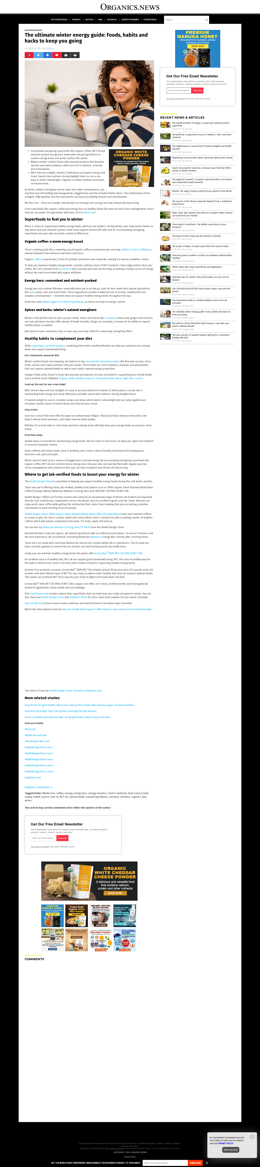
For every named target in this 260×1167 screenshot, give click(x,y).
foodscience (150, 20)
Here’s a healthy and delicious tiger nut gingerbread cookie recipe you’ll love (67, 717)
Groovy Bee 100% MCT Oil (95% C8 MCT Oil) (118, 553)
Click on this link (34, 603)
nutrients (114, 796)
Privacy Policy (130, 1157)
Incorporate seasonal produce (103, 361)
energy (68, 793)
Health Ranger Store (40, 481)
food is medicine (117, 793)
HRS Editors (47, 48)
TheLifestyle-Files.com (37, 741)
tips (144, 796)
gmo (100, 20)
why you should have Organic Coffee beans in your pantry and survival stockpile (106, 609)
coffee (37, 259)
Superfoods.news (39, 593)
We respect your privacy (114, 1148)
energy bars (80, 793)
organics (112, 20)
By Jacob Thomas (189, 230)
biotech (89, 20)
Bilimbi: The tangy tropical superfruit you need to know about (202, 191)
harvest (76, 20)
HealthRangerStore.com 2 (39, 753)
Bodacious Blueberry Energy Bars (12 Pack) (66, 527)
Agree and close (231, 1150)
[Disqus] (89, 1001)
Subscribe (195, 1163)
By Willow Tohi (188, 329)
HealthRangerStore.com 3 (39, 759)
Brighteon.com (33, 777)
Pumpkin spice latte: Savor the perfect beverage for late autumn (60, 711)
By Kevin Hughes (189, 295)
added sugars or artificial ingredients (63, 301)
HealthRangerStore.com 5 (39, 771)
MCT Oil (64, 796)
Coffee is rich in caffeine (135, 249)
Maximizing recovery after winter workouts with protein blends (202, 157)
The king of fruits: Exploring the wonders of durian (196, 236)
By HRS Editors (188, 261)
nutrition (125, 796)
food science (135, 793)
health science (41, 796)
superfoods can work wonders (48, 345)
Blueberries (48, 793)
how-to (54, 796)
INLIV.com (89, 212)
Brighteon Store (78, 597)
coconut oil (65, 268)
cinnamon (110, 318)
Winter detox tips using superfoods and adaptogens (197, 267)
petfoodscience (59, 20)
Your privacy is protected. (40, 847)
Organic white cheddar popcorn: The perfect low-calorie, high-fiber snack (100, 378)
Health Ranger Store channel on (75, 690)
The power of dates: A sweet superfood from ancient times (200, 246)
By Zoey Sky (187, 129)
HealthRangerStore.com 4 (39, 765)
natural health (77, 796)
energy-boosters (97, 793)
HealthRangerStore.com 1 (39, 747)
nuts (31, 292)
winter (28, 800)
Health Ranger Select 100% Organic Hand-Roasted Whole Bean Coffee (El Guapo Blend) (73, 514)
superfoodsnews (130, 20)
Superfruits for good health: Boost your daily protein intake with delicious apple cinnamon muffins (79, 705)
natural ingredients (96, 796)
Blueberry (96, 536)
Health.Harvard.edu (36, 735)
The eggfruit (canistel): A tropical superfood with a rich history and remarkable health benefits (202, 180)
